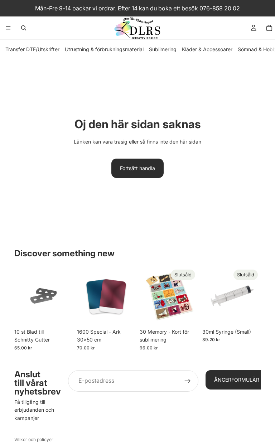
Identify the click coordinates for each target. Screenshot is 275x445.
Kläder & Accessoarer (207, 49)
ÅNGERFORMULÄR (236, 380)
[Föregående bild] (85, 296)
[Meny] (8, 28)
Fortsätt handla (137, 168)
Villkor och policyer (33, 439)
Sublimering (163, 49)
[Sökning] (24, 28)
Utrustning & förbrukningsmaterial (104, 49)
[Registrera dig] (187, 380)
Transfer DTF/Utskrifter (32, 49)
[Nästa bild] (127, 296)
